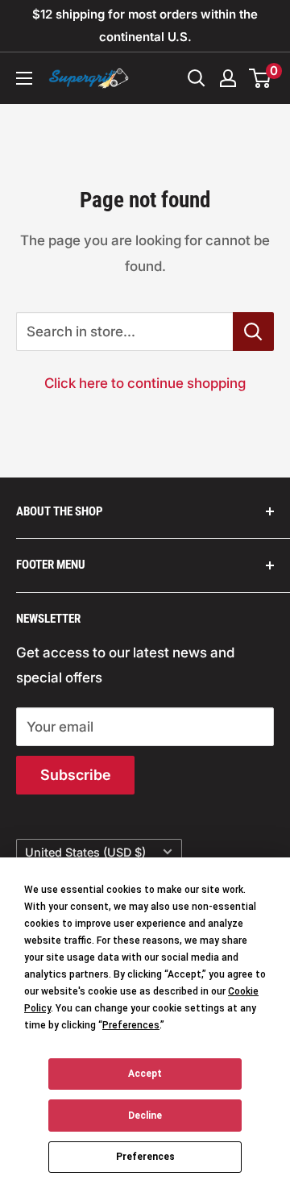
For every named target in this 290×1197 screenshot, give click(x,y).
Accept (145, 1073)
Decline (145, 1115)
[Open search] (196, 78)
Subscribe (75, 774)
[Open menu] (24, 78)
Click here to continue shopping (145, 383)
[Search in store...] (253, 331)
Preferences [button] (131, 1025)
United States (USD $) (85, 852)
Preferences (145, 1156)
